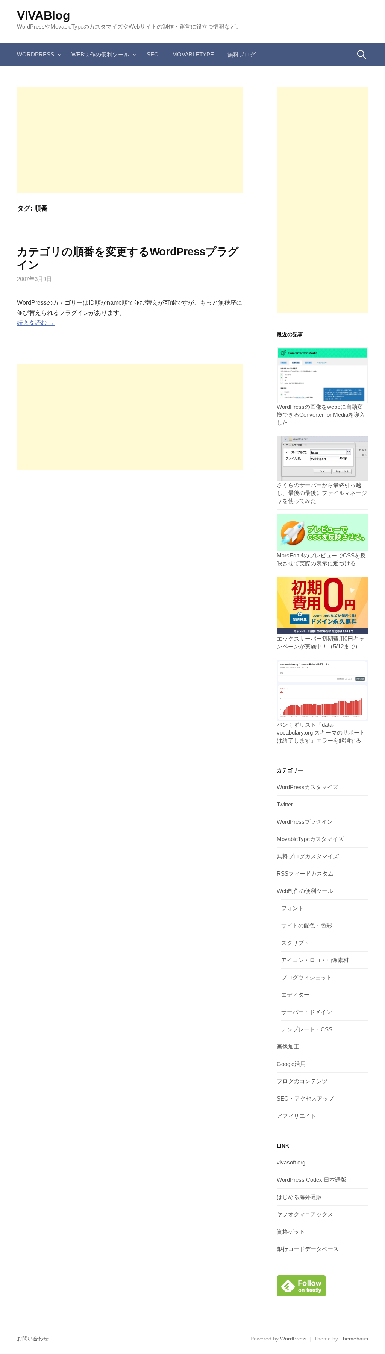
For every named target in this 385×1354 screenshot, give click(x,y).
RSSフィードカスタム (305, 873)
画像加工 (288, 1046)
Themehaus (354, 1339)
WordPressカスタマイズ (307, 787)
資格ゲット (291, 1231)
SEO (153, 54)
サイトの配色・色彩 (306, 925)
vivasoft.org (291, 1162)
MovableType (193, 54)
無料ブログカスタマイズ (308, 856)
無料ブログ (241, 54)
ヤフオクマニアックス (305, 1214)
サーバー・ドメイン (306, 1012)
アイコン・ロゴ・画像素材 (315, 960)
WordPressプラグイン (305, 821)
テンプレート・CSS (306, 1029)
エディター (295, 994)
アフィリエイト (296, 1116)
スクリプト (295, 943)
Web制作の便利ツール (100, 54)
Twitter (285, 804)
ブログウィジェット (306, 977)
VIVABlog (43, 15)
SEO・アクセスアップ (305, 1098)
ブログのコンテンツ (302, 1081)
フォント (292, 908)
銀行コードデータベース (308, 1249)
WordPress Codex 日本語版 (311, 1179)
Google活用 (291, 1064)
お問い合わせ (33, 1339)
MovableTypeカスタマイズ (310, 839)
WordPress (35, 54)
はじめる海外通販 (299, 1197)
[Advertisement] (130, 140)
